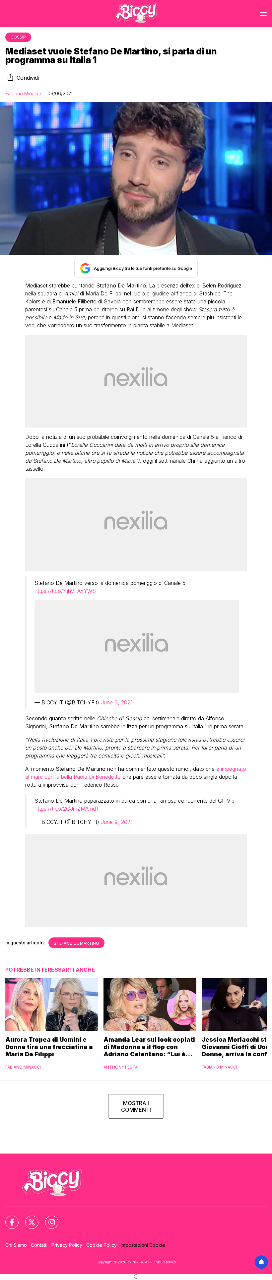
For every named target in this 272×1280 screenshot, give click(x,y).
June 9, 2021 (116, 822)
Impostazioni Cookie (143, 1245)
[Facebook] (8, 1218)
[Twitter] (28, 1218)
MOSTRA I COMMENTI (136, 1106)
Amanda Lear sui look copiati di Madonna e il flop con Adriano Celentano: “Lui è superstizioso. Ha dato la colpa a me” (149, 1047)
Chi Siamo (16, 1245)
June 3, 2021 (116, 702)
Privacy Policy (66, 1245)
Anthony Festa (120, 1067)
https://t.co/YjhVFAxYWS (65, 591)
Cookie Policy (101, 1245)
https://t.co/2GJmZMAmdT (66, 808)
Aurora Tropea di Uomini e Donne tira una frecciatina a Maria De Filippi (49, 1047)
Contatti (39, 1245)
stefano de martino (76, 943)
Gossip (18, 37)
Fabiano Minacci (23, 93)
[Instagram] (47, 1218)
